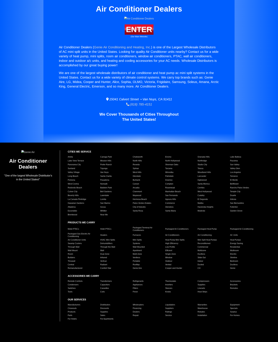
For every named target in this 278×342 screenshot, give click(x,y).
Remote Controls (75, 281)
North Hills (137, 161)
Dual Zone (104, 254)
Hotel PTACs (105, 229)
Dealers (136, 312)
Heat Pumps (235, 240)
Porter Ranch (106, 164)
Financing (137, 308)
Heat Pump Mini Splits (175, 240)
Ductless (201, 254)
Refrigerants (138, 281)
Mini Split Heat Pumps (207, 240)
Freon (135, 292)
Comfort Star (105, 268)
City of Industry (139, 207)
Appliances (138, 285)
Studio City (202, 164)
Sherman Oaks (171, 164)
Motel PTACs (73, 229)
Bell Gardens (106, 191)
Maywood (137, 195)
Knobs (168, 292)
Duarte (233, 195)
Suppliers (169, 308)
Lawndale (104, 195)
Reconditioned (204, 243)
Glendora (169, 207)
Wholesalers (138, 305)
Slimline (233, 257)
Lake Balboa (235, 157)
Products (71, 312)
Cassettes (104, 288)
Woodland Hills (204, 172)
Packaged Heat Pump (207, 229)
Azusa (103, 207)
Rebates (201, 312)
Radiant (103, 264)
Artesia (233, 199)
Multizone (202, 250)
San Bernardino (237, 203)
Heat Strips (202, 292)
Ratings (168, 312)
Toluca (200, 168)
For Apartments (106, 319)
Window (168, 257)
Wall (102, 250)
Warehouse (203, 308)
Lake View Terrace (76, 161)
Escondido (72, 211)
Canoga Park (106, 157)
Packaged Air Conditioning (241, 229)
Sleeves (168, 288)
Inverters (169, 285)
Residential (235, 247)
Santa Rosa (138, 211)
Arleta (70, 157)
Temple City (235, 191)
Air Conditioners (172, 235)
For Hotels (72, 319)
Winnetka (169, 172)
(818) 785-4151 (140, 104)
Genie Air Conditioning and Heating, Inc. (122, 47)
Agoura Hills (170, 199)
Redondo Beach (75, 188)
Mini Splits (137, 240)
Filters (135, 288)
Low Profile (170, 247)
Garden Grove (236, 211)
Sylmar (136, 168)
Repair (136, 315)
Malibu (201, 203)
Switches (72, 288)
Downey (168, 180)
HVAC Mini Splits (107, 240)
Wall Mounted (139, 247)
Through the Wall (107, 247)
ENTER (139, 29)
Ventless (136, 257)
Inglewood (202, 180)
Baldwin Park (106, 188)
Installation (202, 315)
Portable (136, 261)
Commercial (203, 247)
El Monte (234, 180)
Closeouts (72, 308)
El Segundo (203, 199)
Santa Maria (170, 211)
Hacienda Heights (205, 207)
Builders (71, 257)
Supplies (201, 285)
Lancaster (202, 176)
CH (199, 268)
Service (168, 315)
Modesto (201, 211)
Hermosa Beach (140, 199)
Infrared (103, 257)
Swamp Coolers (75, 243)
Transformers (106, 281)
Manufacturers (74, 305)
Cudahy (201, 195)
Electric (233, 254)
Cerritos (201, 188)
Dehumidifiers (106, 243)
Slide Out (202, 257)
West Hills (137, 172)
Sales (102, 315)
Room (70, 254)
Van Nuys (104, 172)
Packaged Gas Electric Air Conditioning (79, 235)
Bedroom (234, 261)
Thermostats (170, 281)
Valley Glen (235, 168)
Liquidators (170, 305)
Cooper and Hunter (173, 268)
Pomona (71, 180)
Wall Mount (73, 250)
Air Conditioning (205, 235)
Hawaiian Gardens (76, 203)
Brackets (234, 285)
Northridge (202, 161)
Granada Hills (204, 157)
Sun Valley (234, 164)
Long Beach (73, 176)
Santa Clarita (106, 176)
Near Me (104, 215)
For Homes (235, 315)
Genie (232, 268)
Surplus (233, 312)
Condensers (73, 285)
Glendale (137, 176)
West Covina (73, 184)
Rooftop (136, 264)
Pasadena (104, 180)
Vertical (103, 261)
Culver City (72, 191)
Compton (169, 184)
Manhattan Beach (173, 191)
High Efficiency (171, 243)
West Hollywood (205, 191)
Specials (234, 308)
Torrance (234, 176)
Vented (168, 264)
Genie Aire (137, 268)
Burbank (136, 180)
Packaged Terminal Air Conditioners (142, 229)
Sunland (71, 168)
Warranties (202, 305)
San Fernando (171, 195)
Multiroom (234, 250)
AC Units (234, 235)
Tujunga (103, 168)
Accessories (235, 281)
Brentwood (72, 215)
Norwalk (103, 184)
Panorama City (74, 164)
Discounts (104, 308)
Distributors (105, 305)
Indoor (200, 261)
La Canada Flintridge (77, 199)
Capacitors (105, 285)
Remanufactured (75, 268)
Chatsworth (138, 157)
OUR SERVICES (77, 299)
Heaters (103, 235)
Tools (70, 292)
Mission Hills (105, 161)
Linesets (201, 288)
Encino (168, 157)
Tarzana (168, 168)
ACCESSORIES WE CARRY (83, 276)
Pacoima (234, 161)
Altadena (72, 207)
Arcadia (136, 188)
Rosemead (170, 188)
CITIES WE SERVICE (79, 151)
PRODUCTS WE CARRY (81, 222)
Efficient (168, 250)
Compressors (203, 281)
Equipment (235, 305)
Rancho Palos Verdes (239, 188)
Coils (102, 292)
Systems (136, 243)
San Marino (105, 203)
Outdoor (168, 261)
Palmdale (169, 176)
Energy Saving (236, 243)
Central (71, 264)
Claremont (137, 191)
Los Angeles (235, 172)
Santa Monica (204, 184)
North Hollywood (172, 161)
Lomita (103, 199)
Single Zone (170, 254)
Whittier (103, 211)
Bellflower (234, 184)
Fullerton (234, 207)
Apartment (137, 250)
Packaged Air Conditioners (177, 229)
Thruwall (71, 261)
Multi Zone (137, 254)
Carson (136, 184)
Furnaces (137, 235)
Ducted (201, 264)
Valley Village (74, 172)
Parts (70, 315)
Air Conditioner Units (77, 240)
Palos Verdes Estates (142, 203)
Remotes (234, 288)
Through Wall (73, 247)
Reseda (136, 164)
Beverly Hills (73, 195)
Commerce (170, 203)
